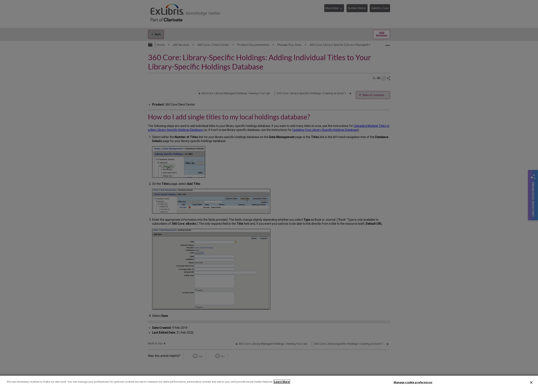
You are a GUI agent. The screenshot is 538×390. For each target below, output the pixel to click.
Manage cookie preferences (413, 382)
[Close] (531, 382)
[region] (269, 383)
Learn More (282, 381)
